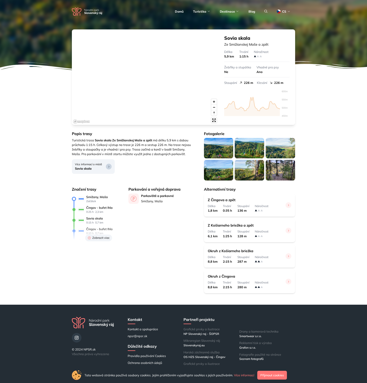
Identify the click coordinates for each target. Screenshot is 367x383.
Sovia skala (83, 168)
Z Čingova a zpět (221, 200)
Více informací (244, 375)
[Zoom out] (214, 107)
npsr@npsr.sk (137, 336)
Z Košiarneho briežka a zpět (231, 225)
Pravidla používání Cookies (147, 356)
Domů (179, 11)
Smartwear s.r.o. (250, 336)
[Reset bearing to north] (214, 113)
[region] (145, 77)
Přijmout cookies (272, 375)
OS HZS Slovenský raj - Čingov (204, 357)
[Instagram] (76, 338)
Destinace (227, 11)
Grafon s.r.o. (247, 347)
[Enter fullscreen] (214, 120)
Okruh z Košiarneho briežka (230, 251)
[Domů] (87, 11)
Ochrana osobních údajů (145, 363)
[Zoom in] (214, 101)
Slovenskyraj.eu (194, 345)
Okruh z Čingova (221, 276)
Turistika (199, 11)
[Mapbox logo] (81, 121)
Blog (251, 11)
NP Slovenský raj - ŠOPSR (201, 334)
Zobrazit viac (101, 238)
